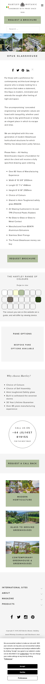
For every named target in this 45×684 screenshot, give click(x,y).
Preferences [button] (8, 659)
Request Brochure (23, 258)
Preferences (22, 678)
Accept (22, 666)
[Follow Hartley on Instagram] (26, 617)
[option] (22, 42)
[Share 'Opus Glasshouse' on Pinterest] (22, 70)
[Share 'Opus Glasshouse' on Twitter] (17, 70)
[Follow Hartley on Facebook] (12, 617)
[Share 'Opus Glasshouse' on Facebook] (12, 70)
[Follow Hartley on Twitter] (19, 617)
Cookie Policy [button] (24, 654)
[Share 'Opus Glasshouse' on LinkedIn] (27, 70)
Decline (22, 672)
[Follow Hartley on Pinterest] (33, 617)
